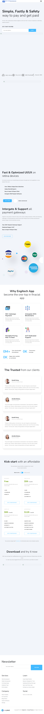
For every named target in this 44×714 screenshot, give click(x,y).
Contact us (18, 541)
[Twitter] (23, 697)
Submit (32, 30)
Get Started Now (32, 502)
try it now (7, 200)
